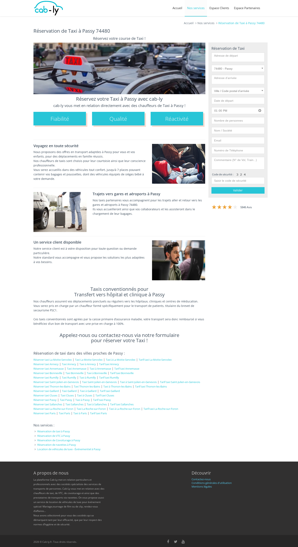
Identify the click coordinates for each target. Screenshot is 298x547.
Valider (238, 190)
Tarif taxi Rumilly (109, 377)
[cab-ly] (48, 8)
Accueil (177, 8)
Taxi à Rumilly (87, 377)
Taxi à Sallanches (97, 404)
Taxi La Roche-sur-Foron (91, 409)
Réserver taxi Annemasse (48, 368)
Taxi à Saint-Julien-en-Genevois (138, 382)
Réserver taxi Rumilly (46, 377)
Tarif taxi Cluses (104, 395)
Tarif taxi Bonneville (122, 373)
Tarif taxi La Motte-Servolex (155, 359)
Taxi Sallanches (74, 404)
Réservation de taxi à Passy (53, 431)
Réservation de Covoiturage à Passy (58, 440)
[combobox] (238, 68)
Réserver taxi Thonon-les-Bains (52, 386)
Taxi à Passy (82, 400)
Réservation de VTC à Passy (53, 436)
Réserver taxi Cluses (45, 395)
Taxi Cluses (67, 395)
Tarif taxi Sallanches (122, 404)
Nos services (196, 8)
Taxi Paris (64, 413)
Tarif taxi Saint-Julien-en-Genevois (180, 382)
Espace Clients (219, 8)
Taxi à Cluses (84, 395)
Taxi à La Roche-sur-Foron (124, 409)
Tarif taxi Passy (102, 400)
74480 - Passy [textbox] (223, 68)
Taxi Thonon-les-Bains (87, 386)
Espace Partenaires (247, 8)
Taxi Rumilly (69, 377)
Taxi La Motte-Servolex (89, 359)
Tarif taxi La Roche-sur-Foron (161, 409)
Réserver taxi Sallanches (47, 404)
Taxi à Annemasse (100, 368)
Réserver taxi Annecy (46, 364)
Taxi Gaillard (69, 391)
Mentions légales (202, 486)
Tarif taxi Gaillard (110, 391)
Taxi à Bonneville (97, 373)
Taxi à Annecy (87, 364)
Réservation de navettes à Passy (56, 445)
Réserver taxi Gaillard (46, 391)
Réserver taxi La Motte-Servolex (52, 359)
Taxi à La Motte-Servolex (120, 359)
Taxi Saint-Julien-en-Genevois (99, 382)
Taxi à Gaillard (88, 391)
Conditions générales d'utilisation (212, 483)
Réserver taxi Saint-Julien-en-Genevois (56, 382)
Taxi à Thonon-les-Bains (117, 386)
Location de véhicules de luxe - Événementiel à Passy (69, 449)
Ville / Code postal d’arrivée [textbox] (231, 91)
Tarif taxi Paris (98, 413)
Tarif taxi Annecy (109, 364)
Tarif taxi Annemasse (126, 368)
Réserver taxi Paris (44, 413)
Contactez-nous (201, 479)
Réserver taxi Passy (45, 400)
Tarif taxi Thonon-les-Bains (151, 386)
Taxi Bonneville (74, 373)
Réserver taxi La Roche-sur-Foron (53, 409)
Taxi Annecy (69, 364)
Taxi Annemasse (76, 368)
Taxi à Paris (80, 413)
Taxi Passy (66, 400)
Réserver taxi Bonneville (47, 373)
